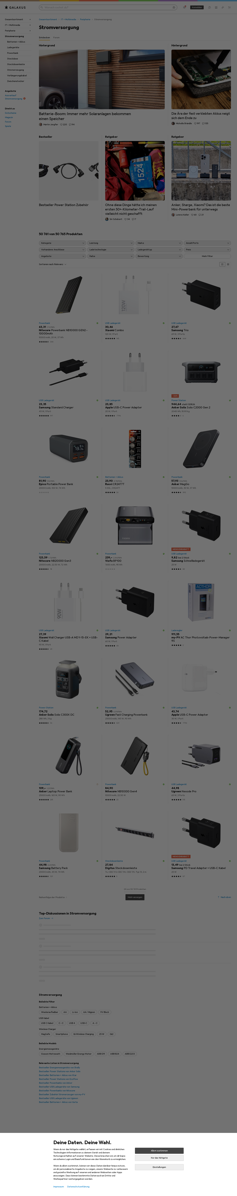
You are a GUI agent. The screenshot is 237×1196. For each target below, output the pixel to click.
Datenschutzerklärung (78, 1186)
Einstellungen (159, 1167)
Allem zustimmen (159, 1150)
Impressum (58, 1186)
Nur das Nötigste (159, 1157)
